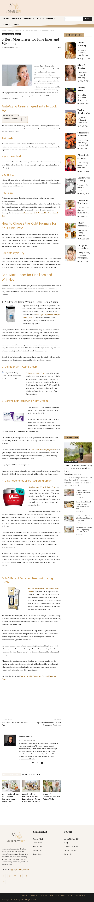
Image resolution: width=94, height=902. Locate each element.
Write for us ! (80, 895)
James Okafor (37, 854)
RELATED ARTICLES (11, 774)
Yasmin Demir (68, 474)
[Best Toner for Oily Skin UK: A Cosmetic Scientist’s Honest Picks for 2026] (11, 786)
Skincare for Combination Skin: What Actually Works (51, 796)
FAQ (66, 843)
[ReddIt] (46, 57)
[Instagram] (9, 876)
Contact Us (43, 895)
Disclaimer (54, 895)
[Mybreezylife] (14, 7)
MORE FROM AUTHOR (31, 774)
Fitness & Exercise (71, 461)
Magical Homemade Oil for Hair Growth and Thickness (48, 724)
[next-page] (7, 806)
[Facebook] (18, 57)
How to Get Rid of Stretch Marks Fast (15, 724)
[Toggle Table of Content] (22, 119)
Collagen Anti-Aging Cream (35, 373)
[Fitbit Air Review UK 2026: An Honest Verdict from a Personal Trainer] (69, 492)
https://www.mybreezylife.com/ (27, 740)
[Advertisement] (78, 354)
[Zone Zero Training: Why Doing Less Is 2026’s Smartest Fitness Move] (78, 452)
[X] (24, 57)
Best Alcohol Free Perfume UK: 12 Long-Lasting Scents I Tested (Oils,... (84, 530)
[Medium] (30, 763)
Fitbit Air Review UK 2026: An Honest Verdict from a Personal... (84, 492)
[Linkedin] (41, 57)
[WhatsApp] (35, 57)
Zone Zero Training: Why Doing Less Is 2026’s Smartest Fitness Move (78, 468)
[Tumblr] (52, 57)
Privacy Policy (69, 854)
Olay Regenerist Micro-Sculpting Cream (42, 487)
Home (4, 31)
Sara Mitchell (37, 847)
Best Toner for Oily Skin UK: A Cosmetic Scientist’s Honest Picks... (84, 518)
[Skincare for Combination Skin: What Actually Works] (52, 786)
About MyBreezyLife (71, 839)
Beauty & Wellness (14, 31)
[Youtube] (43, 763)
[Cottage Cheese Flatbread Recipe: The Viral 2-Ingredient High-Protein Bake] (69, 504)
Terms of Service (70, 850)
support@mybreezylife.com (19, 869)
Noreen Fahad (9, 48)
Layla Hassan (37, 843)
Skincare (17, 34)
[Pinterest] (29, 57)
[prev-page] (3, 806)
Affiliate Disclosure (71, 847)
